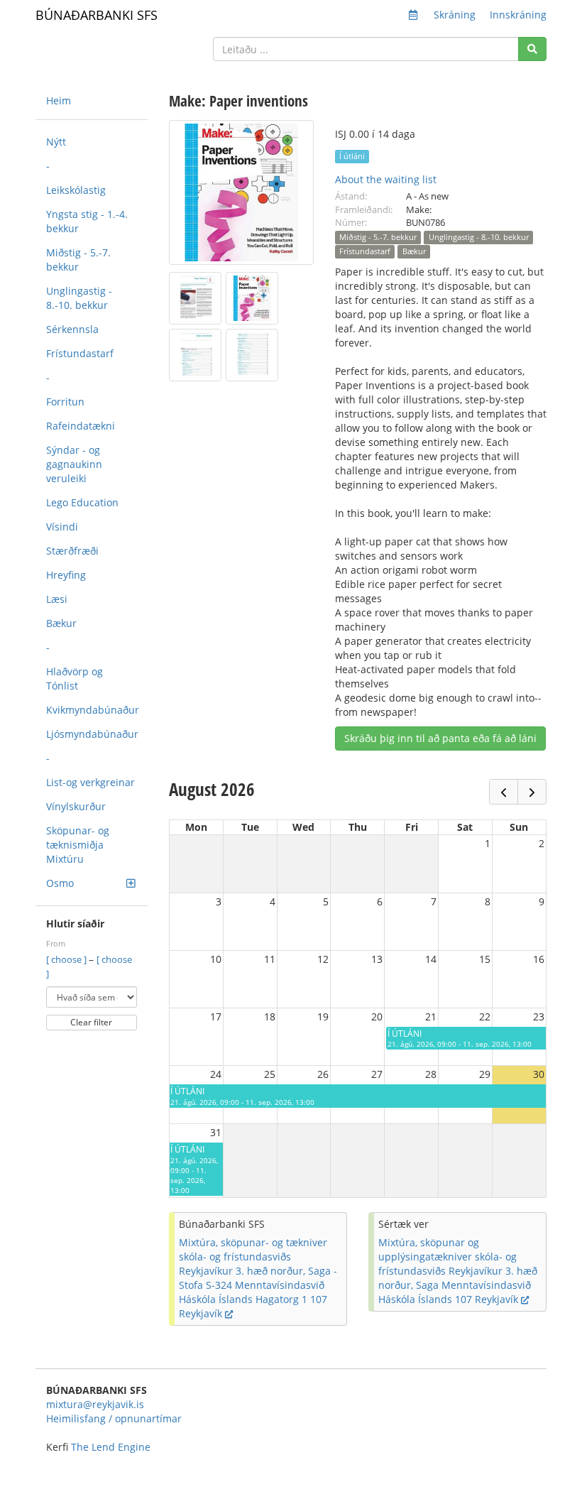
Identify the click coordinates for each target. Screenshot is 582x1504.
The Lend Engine (110, 1447)
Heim (58, 100)
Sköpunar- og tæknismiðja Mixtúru (77, 845)
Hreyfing (66, 575)
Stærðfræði (72, 550)
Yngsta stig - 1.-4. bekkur (87, 221)
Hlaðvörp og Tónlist (74, 678)
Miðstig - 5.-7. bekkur (78, 259)
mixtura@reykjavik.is (95, 1404)
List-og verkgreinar (90, 782)
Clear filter (91, 1022)
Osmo (60, 883)
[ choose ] (67, 959)
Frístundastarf (80, 353)
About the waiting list (385, 179)
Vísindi (62, 526)
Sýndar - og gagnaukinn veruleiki (74, 464)
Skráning (455, 14)
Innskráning (518, 14)
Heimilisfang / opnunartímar (114, 1418)
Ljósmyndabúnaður (92, 734)
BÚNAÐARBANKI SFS (96, 14)
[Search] (532, 49)
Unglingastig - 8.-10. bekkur (79, 298)
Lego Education (82, 502)
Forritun (65, 401)
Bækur (61, 623)
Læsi (56, 599)
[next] (532, 792)
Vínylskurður (76, 806)
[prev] (503, 792)
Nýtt (56, 141)
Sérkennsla (72, 329)
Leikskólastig (76, 190)
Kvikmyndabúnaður (92, 709)
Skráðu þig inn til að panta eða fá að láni (440, 738)
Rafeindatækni (80, 425)
